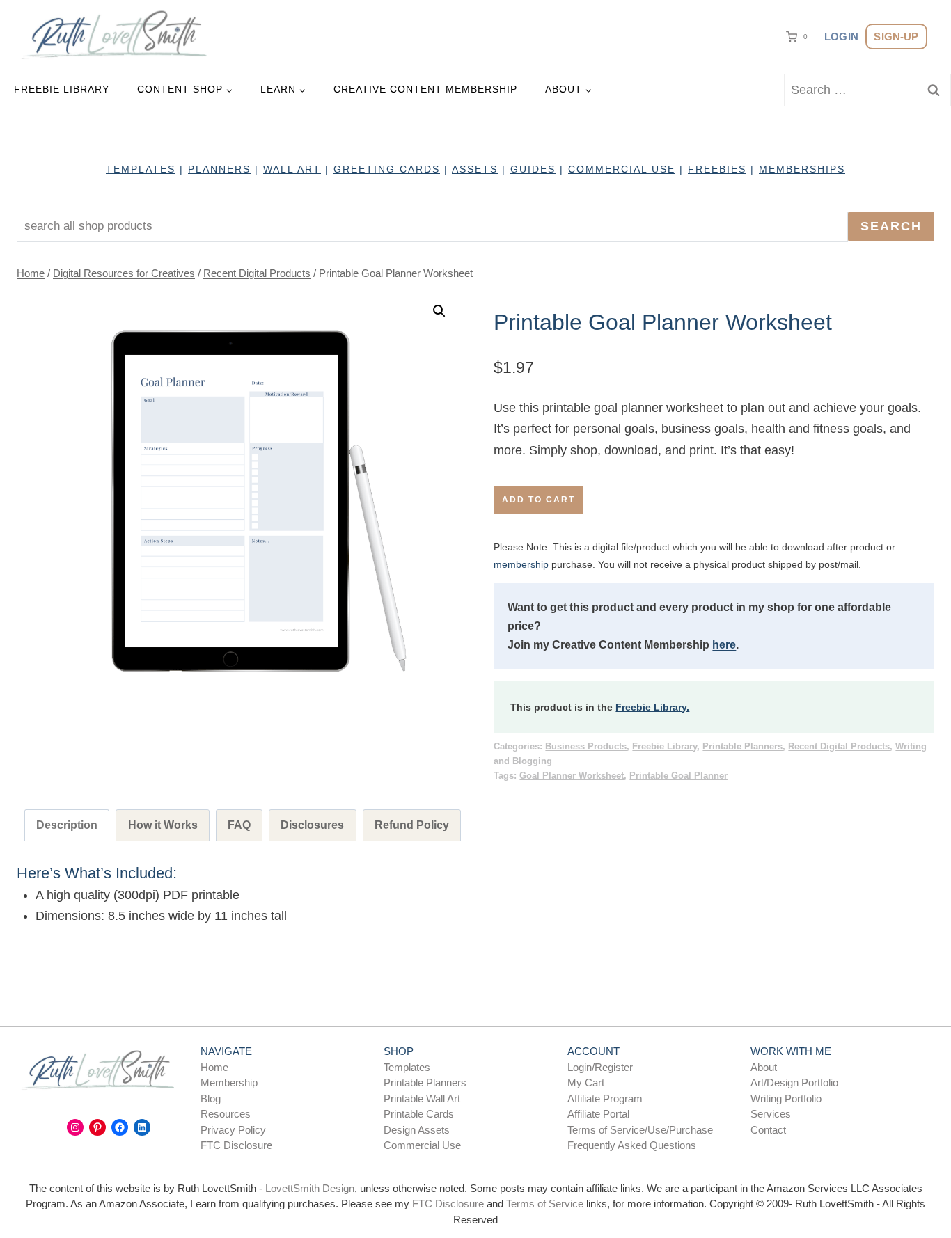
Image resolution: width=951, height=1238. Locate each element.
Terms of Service (544, 1203)
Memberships (802, 169)
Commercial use (621, 169)
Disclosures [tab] (312, 824)
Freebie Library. (652, 707)
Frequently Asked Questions (631, 1145)
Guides (533, 169)
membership (521, 564)
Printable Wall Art (422, 1098)
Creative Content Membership (425, 89)
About (763, 1067)
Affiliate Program (605, 1098)
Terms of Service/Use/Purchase (640, 1130)
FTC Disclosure (236, 1145)
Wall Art (292, 169)
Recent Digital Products (839, 747)
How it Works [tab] (163, 824)
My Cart (585, 1082)
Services (770, 1114)
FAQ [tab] (239, 824)
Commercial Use (422, 1145)
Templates (407, 1067)
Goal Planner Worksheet (571, 776)
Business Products (586, 747)
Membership (229, 1082)
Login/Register (600, 1067)
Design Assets (417, 1130)
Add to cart (538, 500)
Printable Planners (742, 747)
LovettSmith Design (309, 1188)
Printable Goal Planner (678, 776)
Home (214, 1067)
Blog (211, 1098)
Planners (219, 169)
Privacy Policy (233, 1130)
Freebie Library (61, 89)
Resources (226, 1114)
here (724, 645)
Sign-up (896, 36)
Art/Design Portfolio (794, 1082)
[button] (439, 311)
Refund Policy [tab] (412, 824)
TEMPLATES (140, 169)
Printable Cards (419, 1114)
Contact (768, 1130)
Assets (475, 169)
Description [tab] (66, 824)
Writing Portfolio (786, 1098)
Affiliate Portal (598, 1114)
